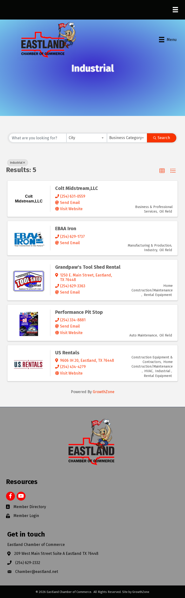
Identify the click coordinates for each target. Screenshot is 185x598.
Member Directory (29, 506)
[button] (162, 171)
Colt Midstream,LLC (76, 188)
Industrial (16, 162)
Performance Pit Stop (79, 312)
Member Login (26, 515)
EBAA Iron (65, 228)
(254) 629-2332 (27, 562)
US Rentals (67, 353)
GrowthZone (103, 392)
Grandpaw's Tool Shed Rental (87, 267)
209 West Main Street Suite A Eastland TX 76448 (56, 553)
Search (164, 137)
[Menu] (175, 10)
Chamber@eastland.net (36, 571)
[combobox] (86, 137)
